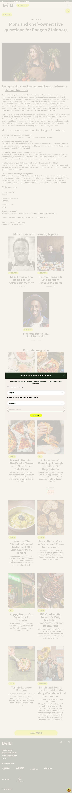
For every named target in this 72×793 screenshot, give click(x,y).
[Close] (64, 375)
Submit (36, 415)
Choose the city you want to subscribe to (22, 397)
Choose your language (15, 387)
